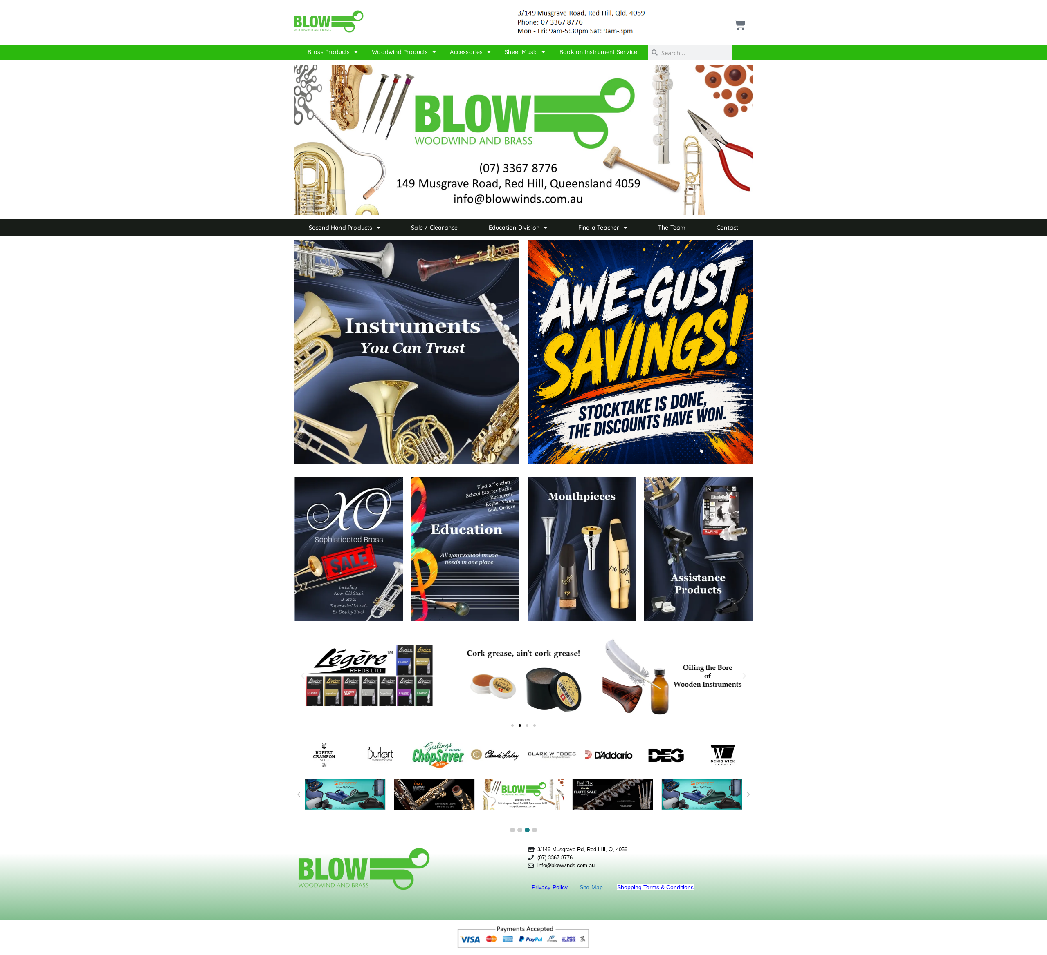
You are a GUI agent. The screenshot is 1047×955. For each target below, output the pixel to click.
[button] (303, 676)
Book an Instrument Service (598, 52)
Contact (727, 227)
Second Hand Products (341, 227)
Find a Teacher (599, 227)
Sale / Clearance (434, 227)
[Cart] (739, 22)
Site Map (592, 887)
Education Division (514, 227)
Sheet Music (521, 52)
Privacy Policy (551, 887)
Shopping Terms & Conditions (655, 887)
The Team (672, 227)
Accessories (466, 52)
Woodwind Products (400, 52)
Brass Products (329, 52)
